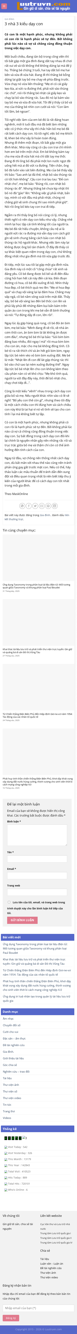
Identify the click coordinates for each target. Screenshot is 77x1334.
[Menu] (4, 6)
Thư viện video (12, 1098)
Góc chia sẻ (10, 1065)
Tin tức (7, 1104)
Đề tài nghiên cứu (14, 1045)
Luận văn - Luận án (51, 1263)
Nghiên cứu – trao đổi (16, 1071)
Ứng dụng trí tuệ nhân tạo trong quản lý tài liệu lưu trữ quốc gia (36, 998)
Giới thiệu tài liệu (13, 1058)
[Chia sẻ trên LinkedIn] (55, 506)
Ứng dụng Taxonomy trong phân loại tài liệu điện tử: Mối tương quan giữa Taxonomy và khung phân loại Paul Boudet (36, 586)
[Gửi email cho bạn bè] (42, 506)
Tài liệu (7, 1078)
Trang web (13, 885)
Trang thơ (9, 1111)
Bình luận (14, 821)
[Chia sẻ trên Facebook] (29, 506)
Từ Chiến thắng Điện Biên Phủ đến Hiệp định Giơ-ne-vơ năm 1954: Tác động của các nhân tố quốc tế (37, 715)
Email (11, 869)
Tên (10, 852)
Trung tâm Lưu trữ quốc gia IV (56, 1242)
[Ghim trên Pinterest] (48, 506)
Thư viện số (10, 1091)
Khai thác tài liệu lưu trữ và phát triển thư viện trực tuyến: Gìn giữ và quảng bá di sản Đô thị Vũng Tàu (37, 651)
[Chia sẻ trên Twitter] (35, 506)
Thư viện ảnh (11, 1085)
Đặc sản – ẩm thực (14, 1038)
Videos (7, 1118)
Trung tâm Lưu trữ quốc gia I (55, 1233)
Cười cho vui (10, 1032)
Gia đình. (10, 19)
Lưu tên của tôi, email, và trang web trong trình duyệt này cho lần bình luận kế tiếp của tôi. (36, 908)
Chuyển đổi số (11, 1025)
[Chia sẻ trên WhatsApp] (22, 506)
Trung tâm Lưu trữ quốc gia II (56, 1238)
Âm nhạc (8, 1018)
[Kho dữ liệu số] (40, 6)
